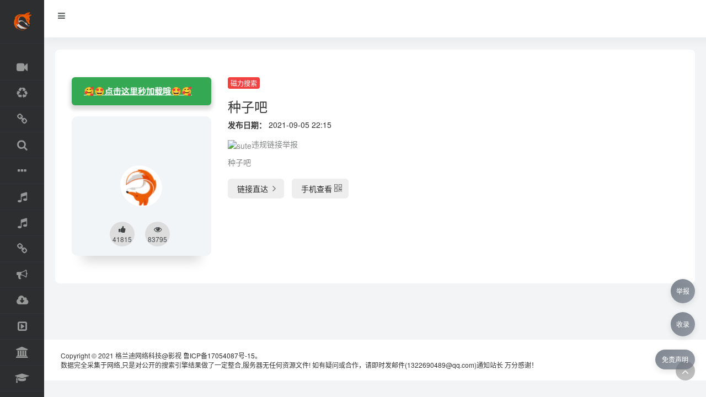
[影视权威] (22, 353)
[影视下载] (22, 119)
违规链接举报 (275, 143)
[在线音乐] (22, 197)
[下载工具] (22, 301)
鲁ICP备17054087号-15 (219, 355)
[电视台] (22, 327)
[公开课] (22, 378)
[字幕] (22, 171)
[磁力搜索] (22, 145)
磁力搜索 (244, 83)
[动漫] (22, 93)
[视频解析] (22, 249)
